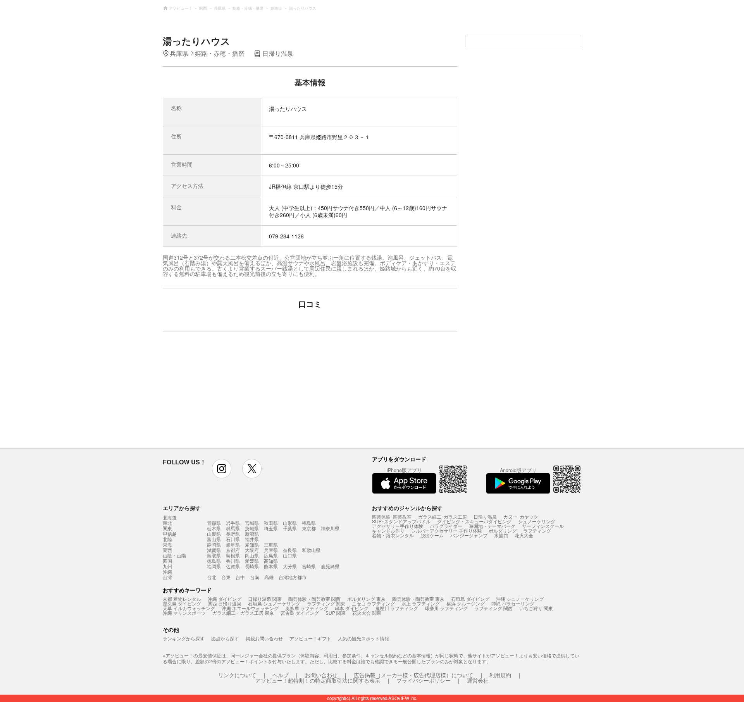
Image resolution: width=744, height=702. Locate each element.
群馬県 (233, 528)
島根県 (233, 555)
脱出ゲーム (432, 535)
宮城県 (252, 522)
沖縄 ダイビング (224, 598)
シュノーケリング (536, 521)
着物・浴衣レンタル (393, 535)
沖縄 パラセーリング (512, 603)
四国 (167, 561)
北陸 (167, 539)
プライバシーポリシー (423, 680)
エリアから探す (182, 508)
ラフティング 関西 (493, 608)
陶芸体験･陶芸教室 (392, 516)
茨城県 (252, 528)
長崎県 (252, 566)
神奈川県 (330, 528)
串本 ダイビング (352, 608)
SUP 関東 (336, 612)
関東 (167, 528)
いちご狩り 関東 (536, 608)
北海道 (170, 517)
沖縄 (167, 571)
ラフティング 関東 (326, 603)
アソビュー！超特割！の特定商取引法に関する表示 (317, 680)
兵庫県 (271, 550)
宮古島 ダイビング (300, 612)
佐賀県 (233, 566)
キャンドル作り (388, 530)
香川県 (233, 560)
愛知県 (252, 544)
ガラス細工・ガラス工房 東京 (243, 612)
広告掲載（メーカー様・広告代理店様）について (413, 675)
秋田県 (271, 522)
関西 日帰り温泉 (224, 603)
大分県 (290, 566)
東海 (167, 544)
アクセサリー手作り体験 (397, 526)
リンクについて (237, 675)
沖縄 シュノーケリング (520, 598)
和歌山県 (311, 550)
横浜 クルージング (465, 603)
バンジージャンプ (468, 535)
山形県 (290, 522)
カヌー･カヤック (520, 516)
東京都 (309, 528)
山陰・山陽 (174, 555)
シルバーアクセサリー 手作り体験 (446, 530)
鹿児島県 (330, 566)
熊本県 (271, 566)
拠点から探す (225, 638)
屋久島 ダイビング (182, 603)
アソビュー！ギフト (310, 638)
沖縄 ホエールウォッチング (250, 608)
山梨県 (214, 533)
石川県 (233, 539)
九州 (167, 566)
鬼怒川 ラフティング (396, 608)
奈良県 (290, 550)
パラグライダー (446, 526)
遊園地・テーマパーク (492, 526)
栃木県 (214, 528)
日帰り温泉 (485, 516)
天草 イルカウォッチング (189, 608)
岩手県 (233, 522)
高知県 (271, 560)
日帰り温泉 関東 (265, 598)
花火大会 (524, 535)
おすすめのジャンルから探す (407, 508)
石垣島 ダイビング (470, 598)
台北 (211, 577)
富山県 (214, 539)
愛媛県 (252, 560)
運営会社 (478, 680)
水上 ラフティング (420, 603)
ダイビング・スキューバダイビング (474, 521)
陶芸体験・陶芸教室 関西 (314, 598)
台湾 (167, 577)
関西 (167, 550)
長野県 (233, 533)
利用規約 (500, 675)
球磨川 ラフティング (446, 608)
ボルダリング (503, 530)
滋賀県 (214, 550)
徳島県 (214, 560)
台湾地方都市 (293, 577)
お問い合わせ (321, 675)
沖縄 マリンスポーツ (184, 612)
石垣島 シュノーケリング (274, 603)
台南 (254, 577)
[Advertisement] (243, 393)
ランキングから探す (184, 638)
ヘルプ (280, 675)
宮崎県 (309, 566)
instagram (221, 468)
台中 (240, 577)
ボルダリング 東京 (366, 598)
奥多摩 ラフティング (306, 608)
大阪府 (252, 550)
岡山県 (252, 555)
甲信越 (170, 533)
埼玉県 (271, 528)
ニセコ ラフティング (373, 603)
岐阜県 (233, 544)
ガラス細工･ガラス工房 (442, 516)
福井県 (252, 539)
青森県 (214, 522)
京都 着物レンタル (182, 598)
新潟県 (252, 533)
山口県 (290, 555)
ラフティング (537, 530)
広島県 (271, 555)
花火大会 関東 (366, 612)
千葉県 (290, 528)
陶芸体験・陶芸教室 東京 (418, 598)
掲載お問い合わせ (264, 638)
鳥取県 (214, 555)
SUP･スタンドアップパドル (401, 521)
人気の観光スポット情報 (363, 638)
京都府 (233, 550)
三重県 (271, 544)
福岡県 (214, 566)
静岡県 (214, 544)
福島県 (309, 522)
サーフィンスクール (543, 526)
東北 (167, 523)
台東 (226, 577)
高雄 (269, 577)
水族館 (501, 535)
